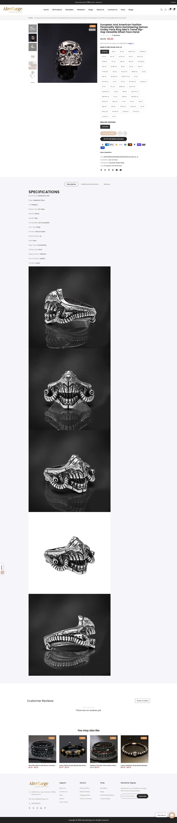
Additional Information (90, 184)
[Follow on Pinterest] (45, 808)
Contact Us (112, 9)
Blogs (131, 9)
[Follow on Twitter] (33, 808)
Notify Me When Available (114, 139)
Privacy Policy (84, 788)
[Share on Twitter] (105, 170)
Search (61, 799)
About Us (100, 9)
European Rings (114, 163)
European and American (113, 166)
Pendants (81, 9)
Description (71, 184)
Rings (90, 9)
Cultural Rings (105, 799)
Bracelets (69, 9)
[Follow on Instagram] (37, 808)
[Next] (94, 53)
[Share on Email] (121, 170)
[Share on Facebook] (101, 170)
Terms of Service (86, 799)
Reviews (107, 184)
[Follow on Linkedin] (41, 808)
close (4, 2)
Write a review (142, 701)
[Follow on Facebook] (29, 808)
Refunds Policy (85, 792)
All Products (57, 9)
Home (46, 9)
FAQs (123, 9)
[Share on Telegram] (117, 170)
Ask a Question (106, 152)
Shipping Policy (85, 795)
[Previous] (41, 53)
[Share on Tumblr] (113, 170)
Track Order (63, 802)
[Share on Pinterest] (109, 170)
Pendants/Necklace (107, 795)
